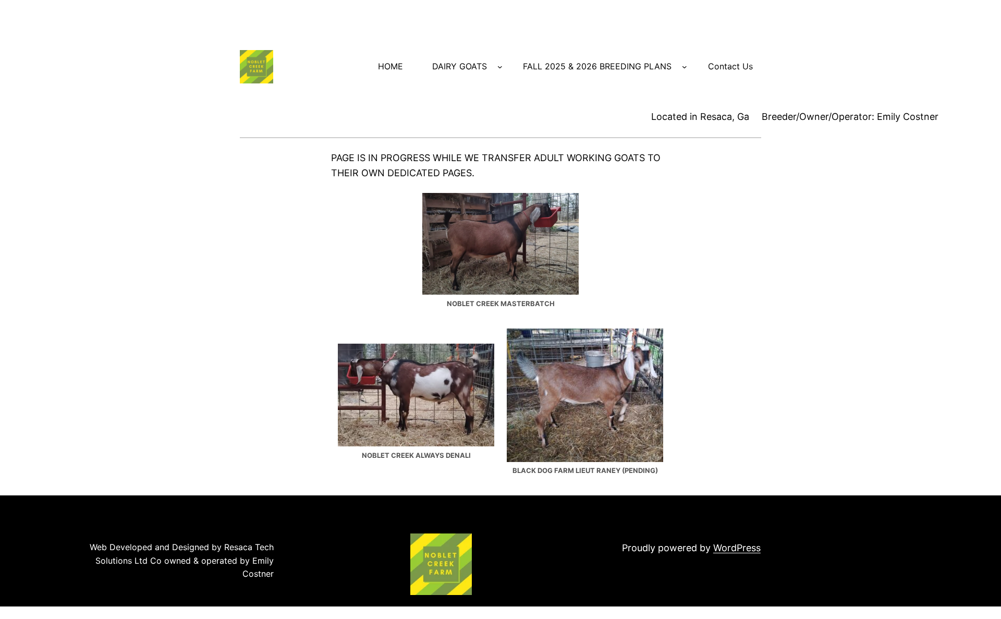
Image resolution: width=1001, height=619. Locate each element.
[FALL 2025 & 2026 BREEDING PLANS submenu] (684, 66)
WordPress (737, 547)
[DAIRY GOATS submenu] (500, 66)
